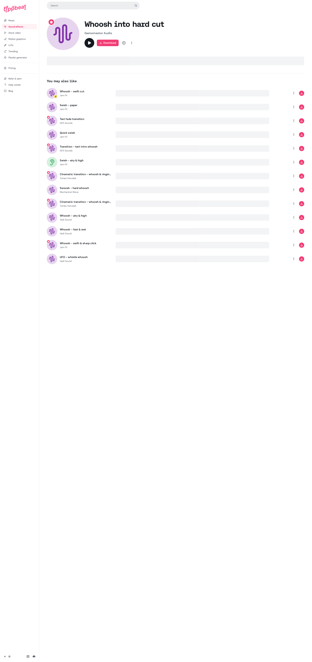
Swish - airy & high (72, 160)
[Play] (89, 43)
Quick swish (67, 133)
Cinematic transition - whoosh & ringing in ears (86, 174)
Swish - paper (68, 105)
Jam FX (63, 95)
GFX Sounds (66, 123)
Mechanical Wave (69, 192)
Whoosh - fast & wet (73, 229)
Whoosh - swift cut (72, 91)
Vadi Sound (66, 219)
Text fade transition (72, 119)
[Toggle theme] (9, 656)
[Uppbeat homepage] (19, 8)
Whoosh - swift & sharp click (78, 243)
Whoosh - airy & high (73, 215)
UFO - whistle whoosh (74, 257)
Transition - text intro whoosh (79, 146)
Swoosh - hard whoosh (74, 188)
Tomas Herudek (68, 178)
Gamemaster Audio (98, 33)
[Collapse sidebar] (5, 656)
